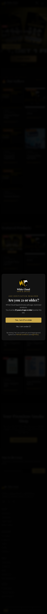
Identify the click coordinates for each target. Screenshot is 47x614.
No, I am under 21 (23, 326)
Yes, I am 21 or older (23, 320)
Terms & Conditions (22, 334)
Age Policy (35, 334)
